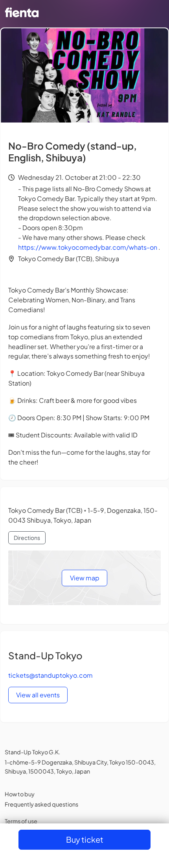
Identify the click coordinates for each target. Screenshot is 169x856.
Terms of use (21, 821)
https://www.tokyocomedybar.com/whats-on (87, 247)
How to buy (20, 793)
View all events (38, 695)
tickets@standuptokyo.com (50, 675)
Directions (27, 537)
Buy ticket (84, 839)
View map (84, 578)
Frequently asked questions (41, 804)
